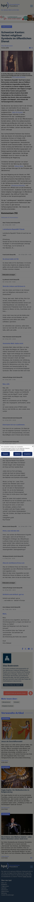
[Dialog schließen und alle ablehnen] (33, 446)
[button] (31, 7)
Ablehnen (17, 454)
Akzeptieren (27, 454)
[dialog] (17, 451)
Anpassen (5, 454)
